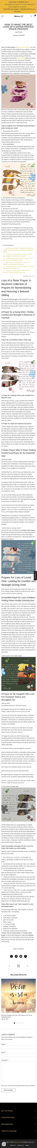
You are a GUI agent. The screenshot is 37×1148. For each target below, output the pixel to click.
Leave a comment (18, 949)
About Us (13, 1145)
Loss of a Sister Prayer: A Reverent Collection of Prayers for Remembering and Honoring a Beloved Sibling (18, 250)
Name (3, 1044)
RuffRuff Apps (28, 276)
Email (3, 1052)
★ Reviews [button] (35, 575)
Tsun (34, 276)
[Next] (34, 1001)
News (15, 35)
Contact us (20, 1145)
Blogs (27, 1145)
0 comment (21, 35)
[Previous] (3, 1001)
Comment (4, 1060)
